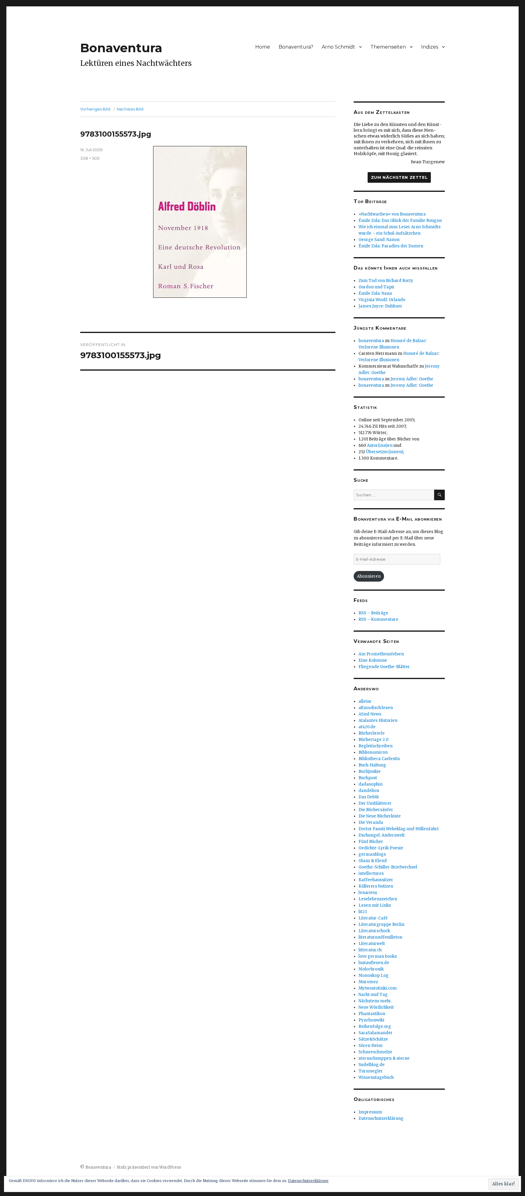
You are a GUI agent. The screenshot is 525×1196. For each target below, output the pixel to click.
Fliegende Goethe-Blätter (384, 666)
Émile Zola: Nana (375, 293)
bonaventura (371, 340)
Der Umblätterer (375, 803)
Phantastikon (372, 1013)
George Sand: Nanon (379, 239)
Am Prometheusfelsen (381, 654)
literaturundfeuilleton (380, 937)
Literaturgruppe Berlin (381, 924)
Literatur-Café (373, 918)
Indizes (429, 47)
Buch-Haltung (372, 765)
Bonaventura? (296, 47)
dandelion (369, 790)
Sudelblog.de (372, 1064)
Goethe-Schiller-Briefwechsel (388, 867)
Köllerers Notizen (376, 886)
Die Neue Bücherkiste (380, 816)
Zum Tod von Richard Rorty (386, 280)
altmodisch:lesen (376, 707)
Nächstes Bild (130, 109)
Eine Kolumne (373, 660)
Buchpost (368, 777)
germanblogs (372, 854)
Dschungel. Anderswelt (382, 835)
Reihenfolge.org (375, 1026)
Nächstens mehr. (375, 1001)
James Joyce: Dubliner (380, 306)
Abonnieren (369, 576)
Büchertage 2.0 (374, 739)
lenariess (368, 892)
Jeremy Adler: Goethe (411, 379)
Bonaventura (121, 47)
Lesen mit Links (375, 905)
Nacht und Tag (373, 994)
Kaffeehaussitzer (376, 879)
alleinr (365, 701)
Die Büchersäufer (376, 809)
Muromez (368, 981)
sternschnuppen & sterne (384, 1058)
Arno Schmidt (338, 47)
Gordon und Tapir (377, 287)
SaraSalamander (376, 1032)
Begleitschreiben (376, 746)
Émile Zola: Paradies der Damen (391, 246)
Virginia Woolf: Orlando (382, 299)
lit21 (363, 911)
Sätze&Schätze (373, 1039)
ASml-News (370, 714)
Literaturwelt (372, 943)
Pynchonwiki (371, 1020)
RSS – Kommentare (378, 619)
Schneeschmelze (375, 1052)
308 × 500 (90, 158)
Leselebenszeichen (378, 899)
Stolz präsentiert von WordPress (149, 1167)
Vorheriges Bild (95, 109)
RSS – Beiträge (373, 613)
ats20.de (367, 726)
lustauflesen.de (374, 962)
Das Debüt (369, 797)
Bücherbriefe (372, 733)
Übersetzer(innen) (384, 451)
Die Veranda (371, 822)
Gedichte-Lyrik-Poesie (381, 848)
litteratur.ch (370, 950)
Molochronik (371, 969)
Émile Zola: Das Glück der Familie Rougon (400, 220)
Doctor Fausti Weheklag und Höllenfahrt (399, 828)
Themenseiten (388, 47)
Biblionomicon (373, 752)
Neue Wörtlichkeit (376, 1007)
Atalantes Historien (378, 720)
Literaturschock (374, 930)
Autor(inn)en (380, 445)
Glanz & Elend (373, 860)
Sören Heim (371, 1045)
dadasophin (371, 784)
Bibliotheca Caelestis (379, 758)
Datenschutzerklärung (381, 1118)
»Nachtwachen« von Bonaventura (392, 214)
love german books (378, 956)
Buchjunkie (370, 771)
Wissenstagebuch (376, 1077)
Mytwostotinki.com (378, 988)
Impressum (370, 1112)
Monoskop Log (374, 975)
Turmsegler (371, 1071)
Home (262, 47)
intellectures (371, 873)
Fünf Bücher (371, 841)
